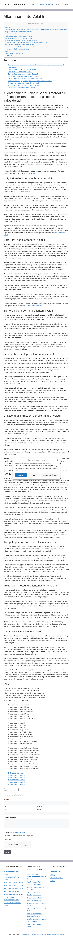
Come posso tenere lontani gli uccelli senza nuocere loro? (25, 693)
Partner (52, 881)
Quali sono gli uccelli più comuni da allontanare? (22, 688)
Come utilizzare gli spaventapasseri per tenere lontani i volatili (26, 42)
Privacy (52, 875)
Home (33, 4)
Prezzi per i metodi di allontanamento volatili (20, 47)
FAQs (6, 51)
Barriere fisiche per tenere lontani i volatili (19, 36)
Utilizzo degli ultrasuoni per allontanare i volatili (21, 40)
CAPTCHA (7, 839)
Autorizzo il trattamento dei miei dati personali (19, 836)
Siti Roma (40, 934)
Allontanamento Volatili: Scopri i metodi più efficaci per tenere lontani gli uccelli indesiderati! (36, 29)
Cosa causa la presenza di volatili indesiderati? (22, 691)
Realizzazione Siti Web (29, 934)
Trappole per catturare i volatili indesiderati (19, 45)
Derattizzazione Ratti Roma (13, 882)
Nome (5, 806)
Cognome (40, 806)
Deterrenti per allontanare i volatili (16, 34)
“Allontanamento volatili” (33, 306)
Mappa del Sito (55, 872)
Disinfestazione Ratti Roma (13, 888)
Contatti (65, 4)
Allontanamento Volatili (16, 775)
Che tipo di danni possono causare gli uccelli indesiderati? (26, 695)
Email (6, 810)
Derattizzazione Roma (16, 4)
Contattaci (8, 55)
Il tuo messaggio (10, 817)
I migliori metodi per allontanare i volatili (18, 32)
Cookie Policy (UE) (56, 878)
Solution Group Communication (54, 934)
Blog (57, 4)
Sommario (8, 27)
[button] (57, 460)
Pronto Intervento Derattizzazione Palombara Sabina (36, 877)
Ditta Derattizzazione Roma (13, 894)
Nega (33, 475)
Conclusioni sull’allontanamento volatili (18, 49)
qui (33, 173)
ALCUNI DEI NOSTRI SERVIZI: (14, 53)
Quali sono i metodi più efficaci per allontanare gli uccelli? (25, 697)
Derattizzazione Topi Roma (13, 885)
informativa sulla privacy (17, 832)
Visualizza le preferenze (49, 475)
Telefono (40, 810)
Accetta (21, 475)
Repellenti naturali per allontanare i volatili (19, 38)
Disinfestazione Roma (16, 773)
